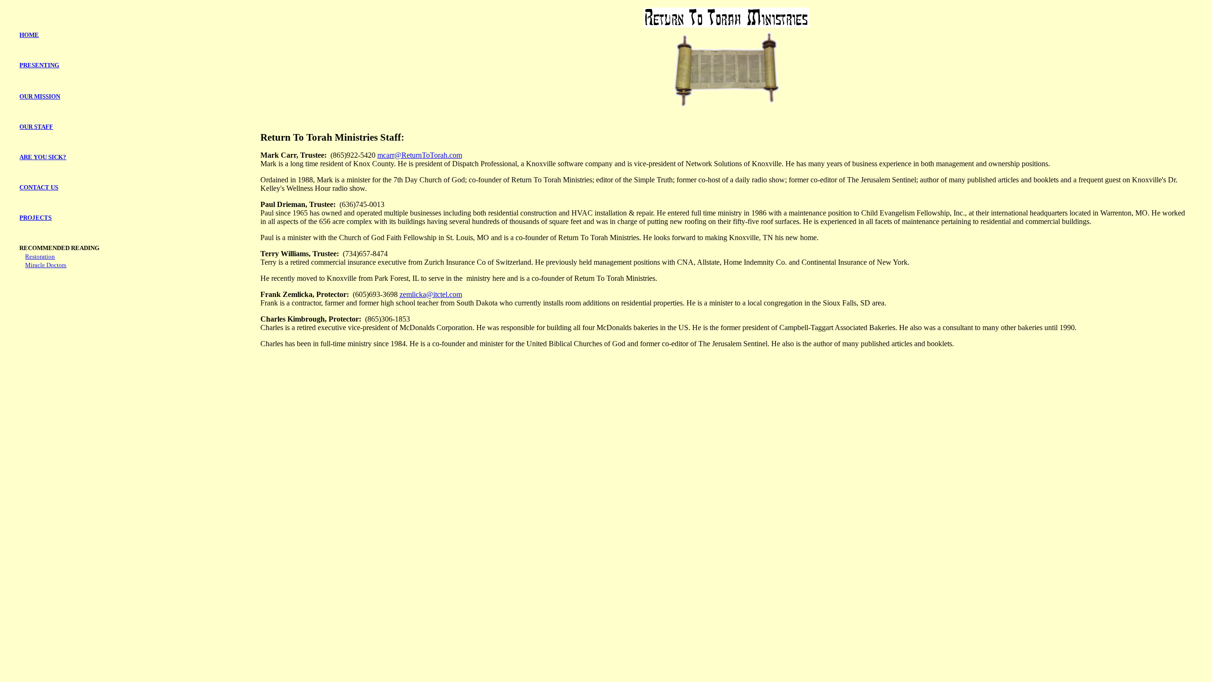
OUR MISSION (39, 96)
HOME (29, 34)
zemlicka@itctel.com (431, 294)
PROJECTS (35, 217)
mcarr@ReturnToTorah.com (419, 155)
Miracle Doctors (45, 265)
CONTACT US (38, 187)
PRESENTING (39, 65)
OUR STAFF (36, 126)
